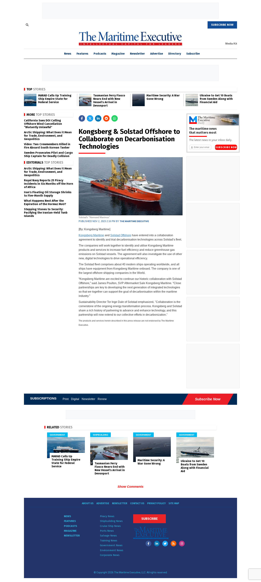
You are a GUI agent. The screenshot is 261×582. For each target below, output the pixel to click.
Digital (75, 399)
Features (82, 53)
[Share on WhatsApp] (114, 118)
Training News (108, 540)
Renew (102, 399)
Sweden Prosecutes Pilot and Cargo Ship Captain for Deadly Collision (48, 154)
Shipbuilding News (111, 521)
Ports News (107, 530)
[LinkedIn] (157, 543)
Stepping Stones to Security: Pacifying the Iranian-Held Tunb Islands (45, 213)
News (67, 516)
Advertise (156, 53)
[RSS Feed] (173, 543)
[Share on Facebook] (82, 118)
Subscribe (193, 53)
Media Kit (231, 43)
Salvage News (108, 535)
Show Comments (130, 486)
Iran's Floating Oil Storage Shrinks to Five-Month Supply (47, 194)
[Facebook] (148, 543)
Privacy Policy (156, 503)
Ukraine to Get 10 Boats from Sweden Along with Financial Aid (216, 99)
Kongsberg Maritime (91, 235)
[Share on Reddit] (106, 118)
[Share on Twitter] (90, 118)
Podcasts (100, 53)
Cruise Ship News (110, 526)
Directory (174, 53)
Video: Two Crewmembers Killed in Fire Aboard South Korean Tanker (47, 145)
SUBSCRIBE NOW (222, 24)
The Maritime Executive (134, 221)
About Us (88, 503)
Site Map (173, 503)
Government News (111, 545)
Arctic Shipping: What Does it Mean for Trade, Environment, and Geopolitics (48, 136)
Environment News (111, 550)
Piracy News (107, 516)
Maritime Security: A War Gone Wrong (163, 97)
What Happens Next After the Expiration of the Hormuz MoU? (45, 202)
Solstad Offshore (120, 235)
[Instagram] (182, 543)
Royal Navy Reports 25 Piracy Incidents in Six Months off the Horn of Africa (48, 184)
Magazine (118, 53)
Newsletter (137, 53)
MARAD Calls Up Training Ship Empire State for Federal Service (54, 99)
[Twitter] (165, 543)
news (67, 53)
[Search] (27, 25)
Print (66, 399)
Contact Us (137, 503)
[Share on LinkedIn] (98, 118)
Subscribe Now (226, 147)
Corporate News (109, 555)
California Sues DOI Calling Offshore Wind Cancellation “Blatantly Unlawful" (43, 124)
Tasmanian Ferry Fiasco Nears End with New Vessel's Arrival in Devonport (109, 100)
